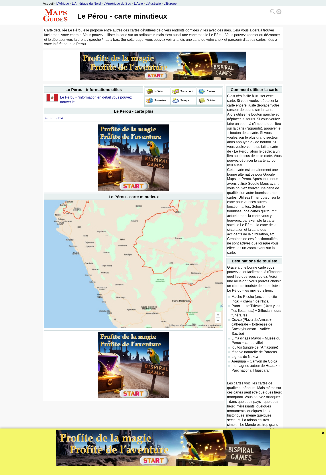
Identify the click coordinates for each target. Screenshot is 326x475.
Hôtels (158, 91)
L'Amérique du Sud (117, 3)
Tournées (160, 100)
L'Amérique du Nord (86, 3)
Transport (186, 91)
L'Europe (170, 3)
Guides (211, 100)
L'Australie (153, 3)
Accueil (48, 3)
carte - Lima (54, 118)
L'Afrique (62, 3)
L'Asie (138, 3)
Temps (184, 100)
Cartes (210, 91)
